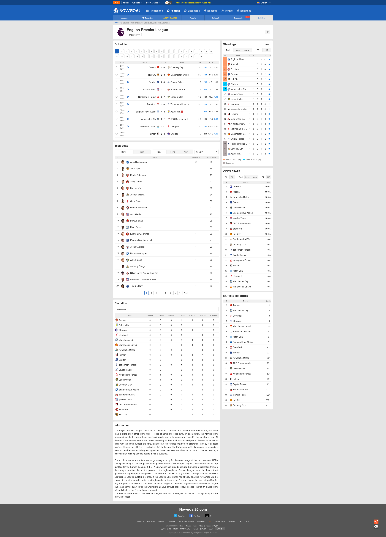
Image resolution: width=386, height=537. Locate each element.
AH (226, 177)
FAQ (240, 521)
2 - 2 (163, 126)
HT (267, 50)
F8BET (210, 529)
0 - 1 (163, 96)
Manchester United (180, 74)
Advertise (231, 521)
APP (116, 2)
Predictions (156, 10)
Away (186, 151)
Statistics (261, 18)
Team (141, 151)
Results (193, 18)
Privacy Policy (220, 521)
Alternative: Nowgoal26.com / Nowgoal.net (193, 2)
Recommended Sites (186, 521)
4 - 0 (163, 111)
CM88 (169, 529)
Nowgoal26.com (193, 509)
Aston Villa (175, 111)
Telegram (181, 516)
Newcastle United (147, 126)
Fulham (152, 133)
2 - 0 (163, 74)
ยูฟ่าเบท (203, 529)
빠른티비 (217, 526)
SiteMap (161, 521)
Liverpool (175, 126)
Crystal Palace (177, 82)
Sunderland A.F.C (179, 89)
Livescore (124, 18)
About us (140, 521)
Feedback (171, 521)
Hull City (152, 74)
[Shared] (376, 523)
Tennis (229, 10)
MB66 (175, 529)
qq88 (163, 529)
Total (159, 151)
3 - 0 (163, 67)
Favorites (149, 18)
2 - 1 (163, 89)
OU (232, 177)
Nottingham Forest (147, 96)
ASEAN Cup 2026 (170, 18)
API (210, 521)
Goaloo (188, 526)
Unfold (219, 528)
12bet (201, 526)
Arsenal (152, 67)
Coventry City (177, 67)
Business (245, 10)
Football (175, 10)
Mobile (126, 2)
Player (123, 151)
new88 (195, 529)
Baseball (212, 10)
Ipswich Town (149, 89)
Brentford (151, 104)
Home (172, 151)
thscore (208, 526)
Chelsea (174, 133)
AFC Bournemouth (179, 118)
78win (181, 526)
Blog (247, 521)
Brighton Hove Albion (146, 111)
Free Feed (201, 521)
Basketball (194, 10)
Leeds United (177, 96)
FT (258, 50)
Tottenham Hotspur (180, 104)
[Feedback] (376, 529)
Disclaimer (151, 521)
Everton (152, 82)
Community (241, 17)
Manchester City (148, 118)
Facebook (197, 516)
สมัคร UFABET (185, 529)
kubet (195, 526)
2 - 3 (163, 133)
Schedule (216, 18)
